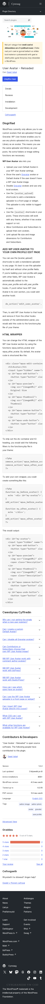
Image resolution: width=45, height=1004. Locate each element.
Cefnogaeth (10, 114)
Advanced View (9, 821)
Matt (6, 945)
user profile (37, 814)
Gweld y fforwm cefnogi (13, 883)
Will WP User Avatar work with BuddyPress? (13, 678)
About (5, 898)
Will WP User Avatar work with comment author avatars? (16, 659)
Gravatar (25, 174)
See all (39, 864)
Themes (27, 903)
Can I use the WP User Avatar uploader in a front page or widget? (18, 697)
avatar (31, 809)
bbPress (7, 950)
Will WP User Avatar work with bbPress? (11, 669)
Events (27, 924)
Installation (10, 101)
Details (8, 88)
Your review (7, 864)
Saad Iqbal (12, 72)
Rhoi (27, 928)
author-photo (37, 804)
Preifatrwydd (8, 911)
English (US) (37, 798)
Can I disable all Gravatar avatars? (18, 639)
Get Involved (30, 920)
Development (11, 108)
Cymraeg (12, 966)
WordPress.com (11, 941)
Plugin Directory (9, 11)
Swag (27, 933)
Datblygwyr (7, 928)
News (5, 903)
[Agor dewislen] (41, 4)
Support (6, 924)
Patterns (28, 911)
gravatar (38, 809)
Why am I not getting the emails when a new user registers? (17, 621)
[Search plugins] (29, 20)
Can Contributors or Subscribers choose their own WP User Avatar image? (15, 649)
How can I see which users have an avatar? (12, 688)
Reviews (9, 95)
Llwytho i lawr (10, 79)
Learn (5, 920)
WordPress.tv (9, 933)
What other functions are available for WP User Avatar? (16, 726)
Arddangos (29, 898)
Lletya (5, 907)
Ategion (27, 907)
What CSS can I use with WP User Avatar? (12, 717)
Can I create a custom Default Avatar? (12, 630)
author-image (25, 804)
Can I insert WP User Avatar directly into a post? (14, 707)
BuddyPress (9, 954)
